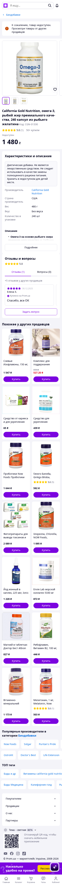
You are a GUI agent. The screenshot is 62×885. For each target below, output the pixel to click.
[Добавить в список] (55, 89)
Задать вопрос (31, 311)
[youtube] (5, 853)
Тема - (17, 830)
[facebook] (12, 853)
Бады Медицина (13, 784)
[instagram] (18, 853)
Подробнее (31, 247)
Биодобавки (27, 735)
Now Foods (10, 744)
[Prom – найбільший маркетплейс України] (5, 5)
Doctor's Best (28, 755)
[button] (16, 379)
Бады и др (10, 773)
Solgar (27, 744)
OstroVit (8, 755)
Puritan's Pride (47, 744)
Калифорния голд (41, 784)
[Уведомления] (57, 5)
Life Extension (51, 755)
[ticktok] (24, 853)
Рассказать (46, 868)
